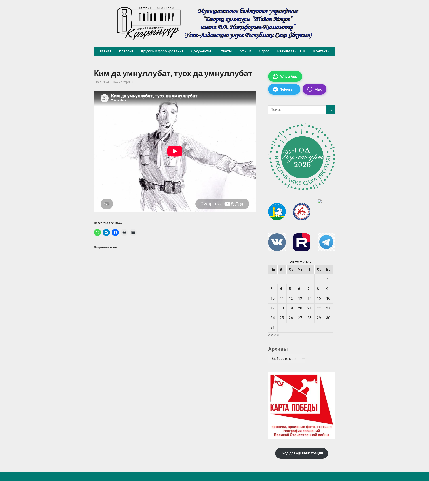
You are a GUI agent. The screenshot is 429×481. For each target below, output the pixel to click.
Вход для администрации (301, 453)
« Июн (273, 335)
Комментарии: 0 (123, 82)
